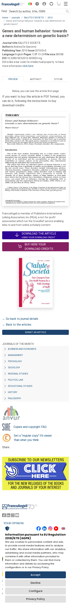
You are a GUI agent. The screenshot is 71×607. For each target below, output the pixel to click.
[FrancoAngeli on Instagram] (13, 516)
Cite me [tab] (58, 79)
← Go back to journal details (20, 318)
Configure (35, 591)
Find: (4, 11)
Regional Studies (18, 373)
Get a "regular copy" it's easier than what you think (33, 438)
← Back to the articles (16, 324)
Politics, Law (15, 380)
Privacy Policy (35, 599)
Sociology (14, 367)
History (12, 392)
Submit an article (35, 332)
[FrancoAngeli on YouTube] (17, 516)
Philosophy (14, 398)
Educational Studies (20, 386)
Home (5, 17)
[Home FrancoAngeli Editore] (13, 4)
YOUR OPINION (13, 523)
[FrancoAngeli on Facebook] (4, 516)
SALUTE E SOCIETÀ (34, 17)
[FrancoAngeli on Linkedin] (8, 516)
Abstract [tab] (36, 79)
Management (15, 355)
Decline (35, 583)
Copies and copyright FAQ (29, 427)
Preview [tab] (13, 79)
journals (16, 17)
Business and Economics (22, 349)
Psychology (15, 361)
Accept (35, 575)
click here (27, 65)
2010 (50, 17)
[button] (29, 4)
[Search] (67, 11)
